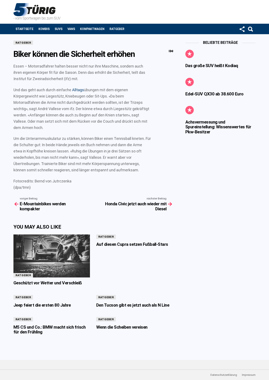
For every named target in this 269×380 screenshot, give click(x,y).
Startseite (24, 29)
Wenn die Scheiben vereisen (122, 327)
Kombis (44, 29)
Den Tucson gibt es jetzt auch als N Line (132, 305)
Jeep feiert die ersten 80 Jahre (42, 305)
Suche (250, 29)
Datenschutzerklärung (223, 374)
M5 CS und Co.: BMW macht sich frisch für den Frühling (49, 329)
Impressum (249, 374)
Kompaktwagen (92, 29)
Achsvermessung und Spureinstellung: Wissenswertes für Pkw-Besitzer (218, 127)
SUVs (58, 29)
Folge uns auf (242, 29)
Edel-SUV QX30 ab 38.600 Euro (214, 93)
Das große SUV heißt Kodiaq (211, 65)
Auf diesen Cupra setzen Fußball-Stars (132, 244)
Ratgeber (116, 29)
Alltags (78, 90)
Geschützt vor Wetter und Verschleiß (47, 282)
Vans (71, 29)
